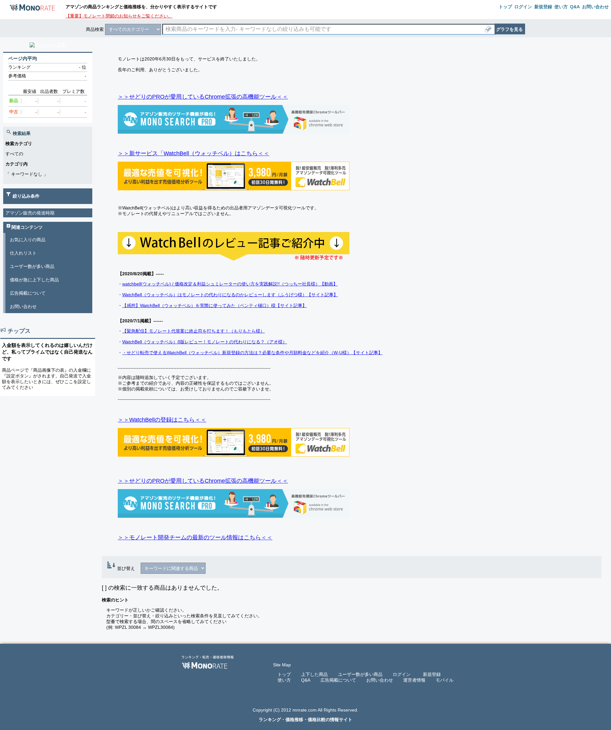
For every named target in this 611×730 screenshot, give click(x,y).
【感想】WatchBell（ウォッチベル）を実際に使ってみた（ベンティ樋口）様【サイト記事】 (214, 305)
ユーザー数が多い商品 (32, 266)
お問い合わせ (23, 306)
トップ (284, 674)
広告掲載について (28, 293)
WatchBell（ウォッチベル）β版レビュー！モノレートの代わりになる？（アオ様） (204, 341)
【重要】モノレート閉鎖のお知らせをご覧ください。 (119, 15)
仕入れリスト (23, 253)
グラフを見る (509, 29)
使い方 (284, 680)
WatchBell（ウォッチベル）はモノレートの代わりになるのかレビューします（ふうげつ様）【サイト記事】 (230, 294)
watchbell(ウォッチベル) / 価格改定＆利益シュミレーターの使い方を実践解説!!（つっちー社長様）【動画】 (230, 283)
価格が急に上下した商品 (34, 279)
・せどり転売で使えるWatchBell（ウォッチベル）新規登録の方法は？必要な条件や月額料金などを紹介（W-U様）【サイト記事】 (252, 352)
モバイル (444, 680)
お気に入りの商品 (28, 239)
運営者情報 (414, 680)
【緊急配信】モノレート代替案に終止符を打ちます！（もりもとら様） (193, 330)
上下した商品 (314, 674)
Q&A (305, 680)
